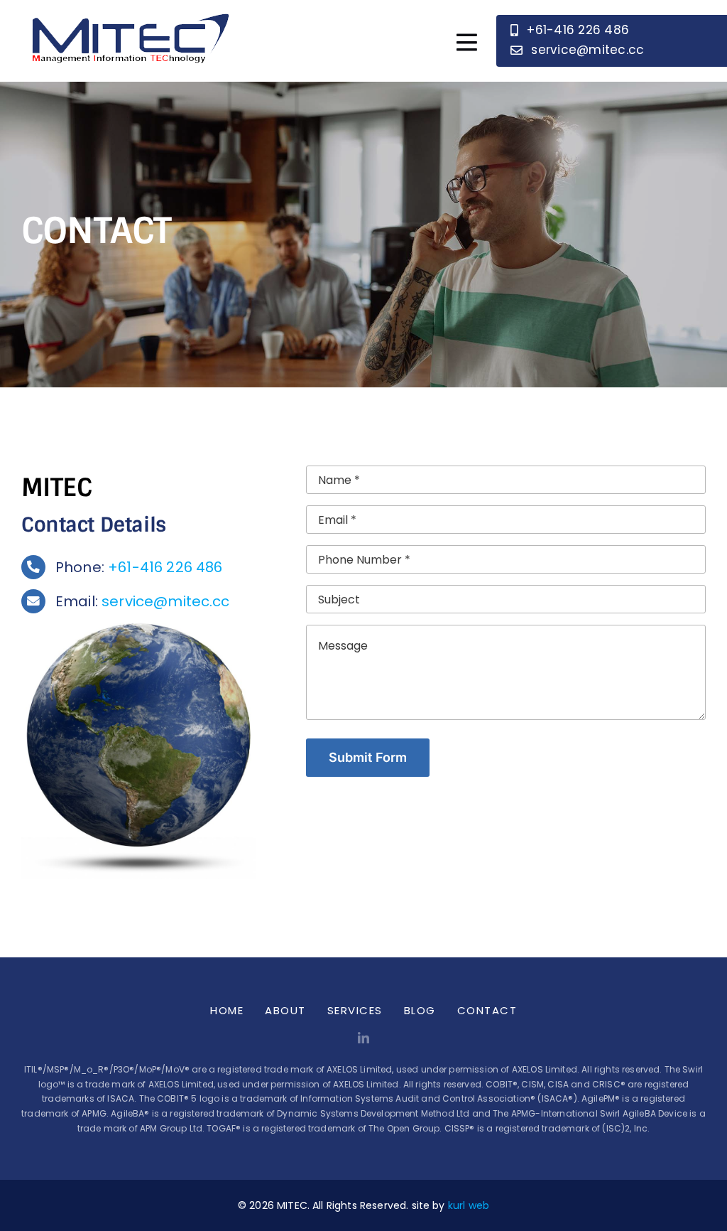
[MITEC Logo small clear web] (127, 9)
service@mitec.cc (166, 601)
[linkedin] (363, 1037)
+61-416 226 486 (165, 567)
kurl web (468, 1205)
